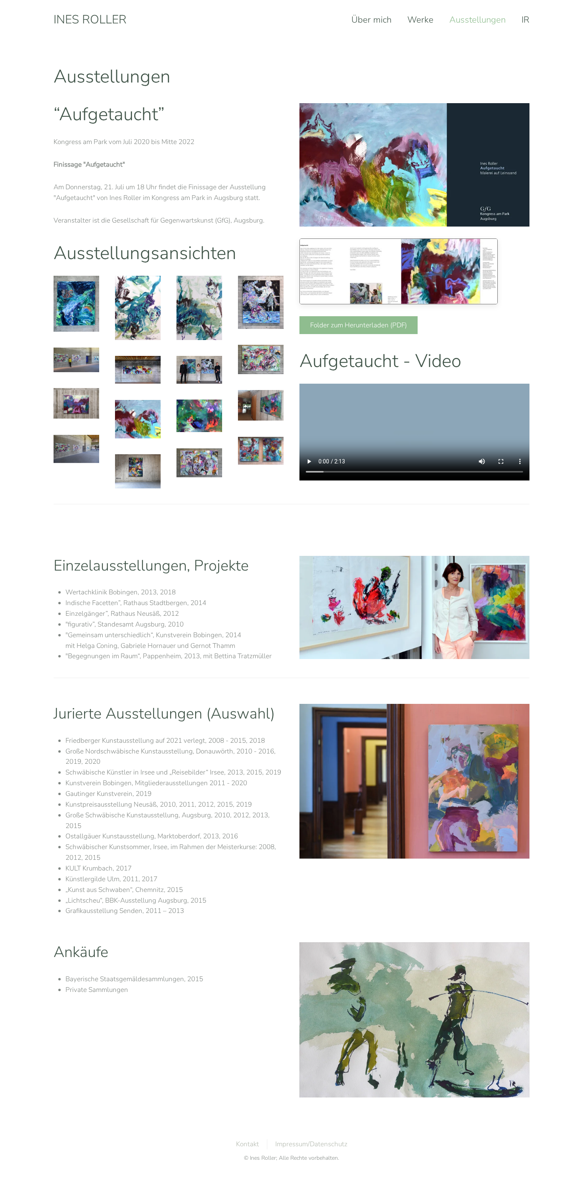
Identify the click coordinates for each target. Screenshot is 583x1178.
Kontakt (247, 1144)
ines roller (90, 20)
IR (525, 20)
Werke (420, 20)
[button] (76, 304)
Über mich (371, 20)
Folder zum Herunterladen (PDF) (358, 325)
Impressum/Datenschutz (311, 1144)
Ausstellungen (477, 20)
